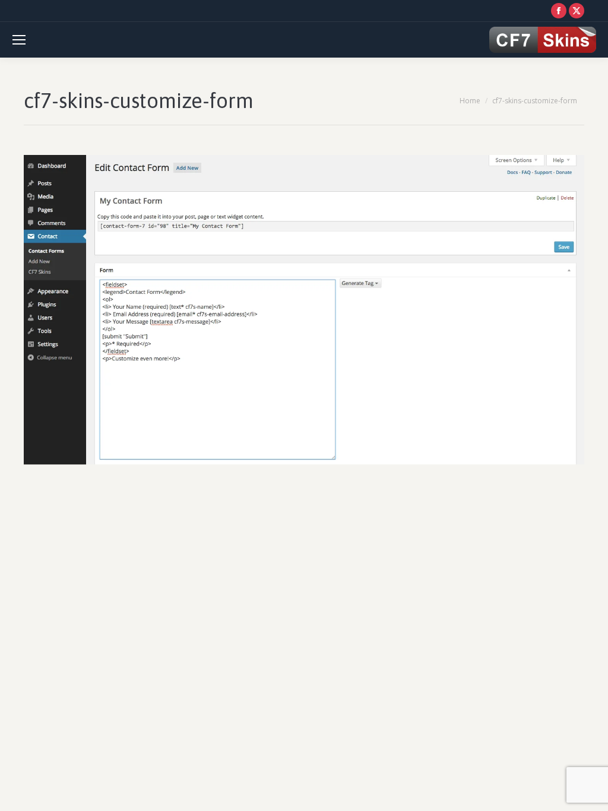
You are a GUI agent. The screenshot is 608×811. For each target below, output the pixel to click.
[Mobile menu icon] (19, 40)
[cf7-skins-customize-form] (304, 310)
